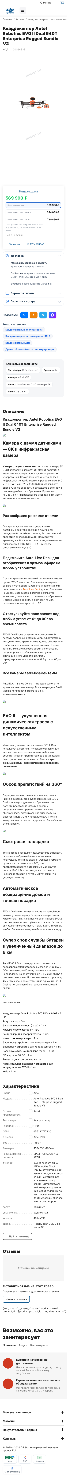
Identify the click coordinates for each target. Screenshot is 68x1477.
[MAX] (52, 315)
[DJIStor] (10, 11)
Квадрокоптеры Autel (17, 342)
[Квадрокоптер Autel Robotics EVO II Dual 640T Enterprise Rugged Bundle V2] (33, 104)
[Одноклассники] (33, 315)
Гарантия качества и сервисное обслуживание (38, 1381)
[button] (33, 205)
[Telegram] (43, 315)
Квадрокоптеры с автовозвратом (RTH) (27, 336)
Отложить (15, 244)
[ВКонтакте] (24, 315)
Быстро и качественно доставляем (32, 1361)
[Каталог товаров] (23, 10)
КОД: (6, 49)
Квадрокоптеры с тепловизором (24, 329)
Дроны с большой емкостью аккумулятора (29, 349)
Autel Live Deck (31, 589)
